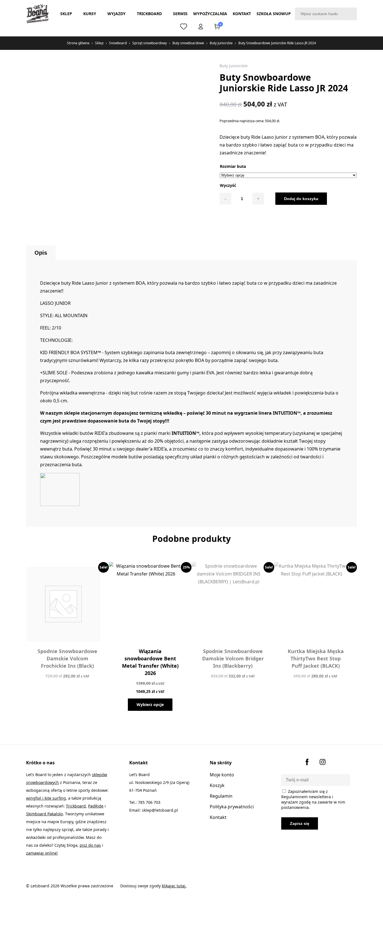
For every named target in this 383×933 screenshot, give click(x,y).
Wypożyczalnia (210, 13)
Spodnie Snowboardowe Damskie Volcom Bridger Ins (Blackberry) (233, 658)
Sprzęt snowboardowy (149, 43)
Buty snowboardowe (188, 43)
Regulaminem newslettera (306, 796)
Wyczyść (228, 185)
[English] (167, 26)
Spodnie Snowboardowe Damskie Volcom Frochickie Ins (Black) (67, 658)
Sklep (66, 13)
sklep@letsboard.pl (160, 810)
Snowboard (118, 43)
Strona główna (78, 43)
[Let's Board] (37, 13)
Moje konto (222, 775)
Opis (40, 253)
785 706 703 (149, 802)
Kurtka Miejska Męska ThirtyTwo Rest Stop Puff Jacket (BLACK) (316, 658)
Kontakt (242, 13)
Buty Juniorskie (221, 43)
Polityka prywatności (232, 807)
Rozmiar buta (233, 166)
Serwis (180, 13)
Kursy (89, 13)
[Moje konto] (201, 28)
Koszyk (217, 785)
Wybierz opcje (150, 704)
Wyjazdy (116, 13)
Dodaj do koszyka (301, 198)
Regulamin (221, 796)
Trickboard (149, 13)
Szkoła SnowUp (274, 13)
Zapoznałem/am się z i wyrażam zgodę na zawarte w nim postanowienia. (313, 799)
